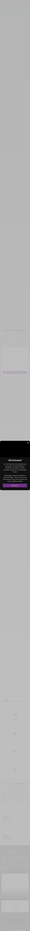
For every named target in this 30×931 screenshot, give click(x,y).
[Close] (28, 443)
